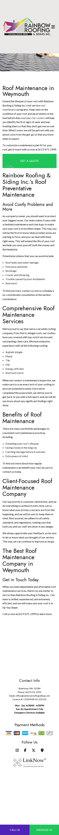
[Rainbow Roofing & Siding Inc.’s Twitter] (33, 750)
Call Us (15, 829)
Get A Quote (29, 161)
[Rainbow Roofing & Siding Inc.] (27, 26)
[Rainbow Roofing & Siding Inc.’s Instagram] (17, 750)
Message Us (44, 829)
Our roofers (38, 117)
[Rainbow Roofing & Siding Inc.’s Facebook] (25, 750)
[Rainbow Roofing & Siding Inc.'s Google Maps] (42, 750)
